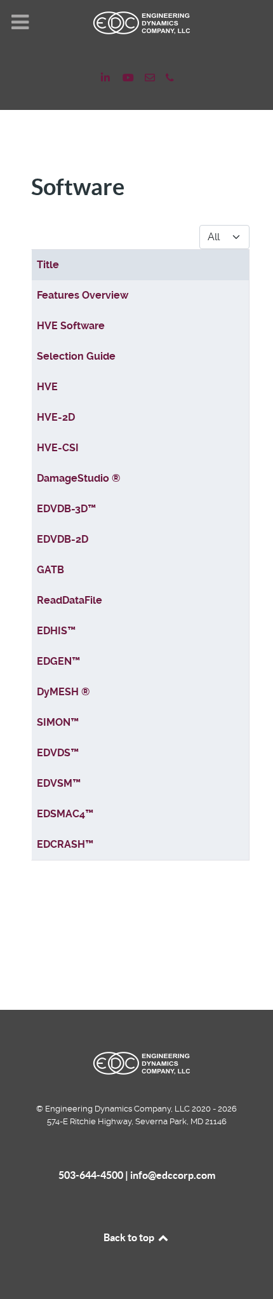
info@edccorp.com (172, 1175)
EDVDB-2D (62, 539)
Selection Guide (76, 356)
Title (48, 265)
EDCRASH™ (65, 844)
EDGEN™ (58, 661)
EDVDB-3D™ (66, 509)
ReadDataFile (69, 600)
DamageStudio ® (78, 478)
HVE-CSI (58, 448)
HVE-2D (56, 417)
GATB (50, 570)
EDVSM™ (59, 783)
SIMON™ (58, 722)
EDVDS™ (58, 753)
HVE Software (71, 326)
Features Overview (82, 295)
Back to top (129, 1237)
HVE (47, 387)
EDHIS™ (56, 631)
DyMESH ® (63, 692)
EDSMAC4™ (65, 814)
